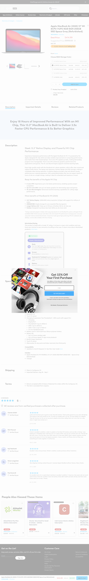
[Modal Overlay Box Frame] (44, 290)
